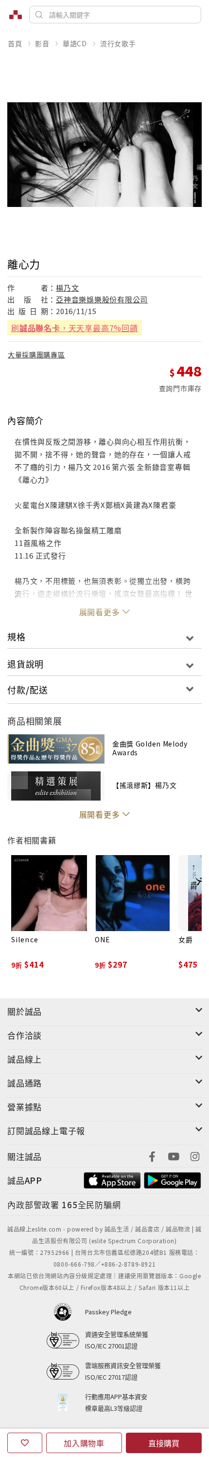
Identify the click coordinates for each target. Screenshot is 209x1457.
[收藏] (24, 1443)
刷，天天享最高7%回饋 (74, 328)
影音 (42, 43)
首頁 (15, 43)
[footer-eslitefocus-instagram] (195, 1155)
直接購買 (163, 1443)
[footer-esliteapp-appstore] (112, 1179)
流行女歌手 (118, 43)
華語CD (75, 43)
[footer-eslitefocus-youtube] (173, 1155)
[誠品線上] (15, 14)
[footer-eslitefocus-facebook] (152, 1155)
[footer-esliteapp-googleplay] (172, 1179)
